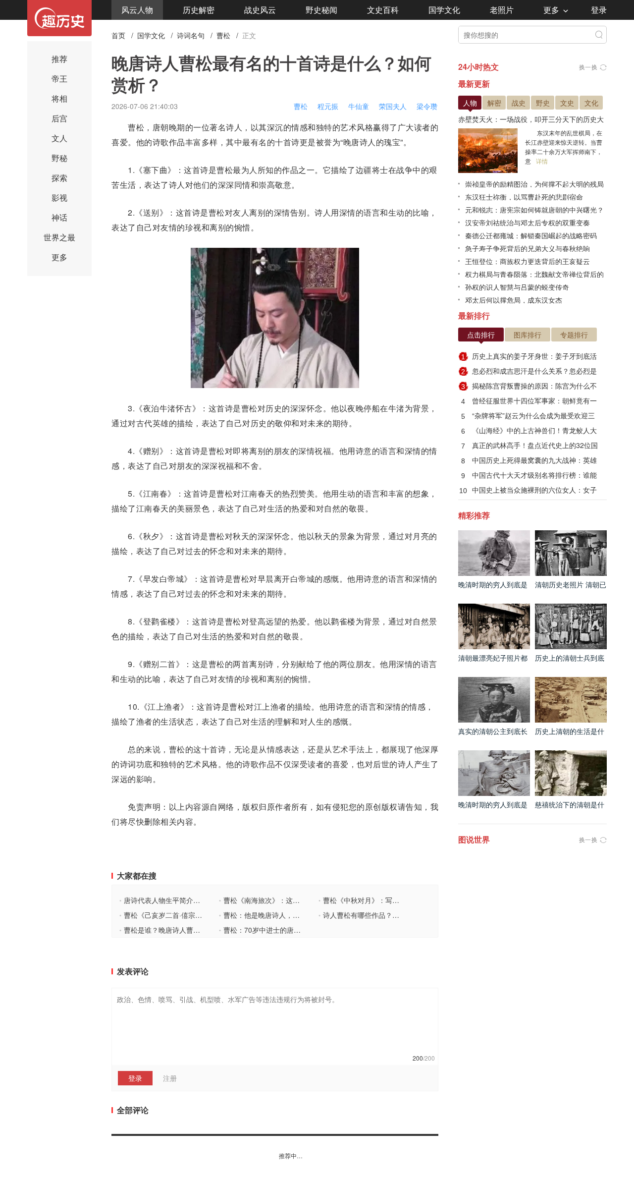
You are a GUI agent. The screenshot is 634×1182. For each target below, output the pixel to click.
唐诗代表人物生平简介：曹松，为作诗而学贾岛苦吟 (201, 900)
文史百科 (383, 9)
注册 (170, 1078)
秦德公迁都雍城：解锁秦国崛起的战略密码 (531, 235)
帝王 (59, 78)
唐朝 (161, 127)
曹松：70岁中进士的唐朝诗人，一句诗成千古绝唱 (298, 930)
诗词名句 (191, 35)
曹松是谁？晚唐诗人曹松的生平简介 (177, 930)
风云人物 (137, 9)
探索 (59, 177)
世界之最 (59, 237)
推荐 (59, 58)
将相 (59, 98)
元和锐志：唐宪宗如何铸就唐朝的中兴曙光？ (534, 210)
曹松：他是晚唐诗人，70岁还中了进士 (280, 915)
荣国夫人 (393, 106)
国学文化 (444, 9)
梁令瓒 (427, 106)
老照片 (502, 9)
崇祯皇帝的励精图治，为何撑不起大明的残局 (534, 184)
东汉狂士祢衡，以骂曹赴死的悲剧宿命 (524, 197)
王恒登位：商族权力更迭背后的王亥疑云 (527, 261)
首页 (118, 35)
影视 (59, 197)
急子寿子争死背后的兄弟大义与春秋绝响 (527, 248)
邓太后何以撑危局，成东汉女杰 (513, 300)
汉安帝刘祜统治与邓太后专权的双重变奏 (527, 222)
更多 (551, 9)
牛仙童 (358, 106)
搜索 (598, 34)
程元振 (327, 106)
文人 (59, 138)
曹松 (223, 35)
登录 (599, 9)
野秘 (59, 158)
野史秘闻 (321, 9)
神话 (59, 217)
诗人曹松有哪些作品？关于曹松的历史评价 (386, 915)
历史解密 (198, 9)
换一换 (588, 66)
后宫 (59, 118)
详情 (542, 161)
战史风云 (260, 9)
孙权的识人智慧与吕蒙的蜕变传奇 (517, 287)
